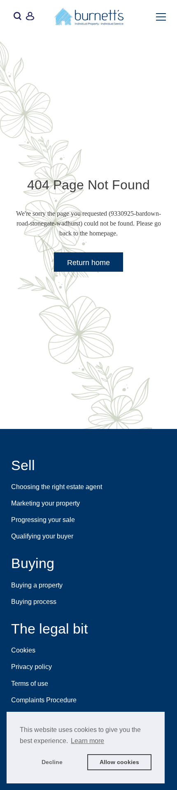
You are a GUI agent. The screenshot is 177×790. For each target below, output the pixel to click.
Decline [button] (52, 762)
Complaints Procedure (44, 700)
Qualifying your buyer (42, 536)
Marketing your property (45, 503)
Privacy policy (31, 666)
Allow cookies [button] (119, 762)
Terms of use (29, 683)
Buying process (33, 601)
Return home (88, 263)
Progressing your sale (43, 519)
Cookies (23, 650)
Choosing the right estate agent (56, 486)
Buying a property (37, 585)
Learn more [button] (87, 740)
